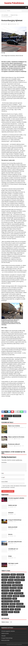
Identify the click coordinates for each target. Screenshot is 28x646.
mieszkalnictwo (19, 593)
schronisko (20, 604)
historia (18, 582)
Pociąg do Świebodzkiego (14, 520)
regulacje (16, 601)
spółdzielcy (12, 606)
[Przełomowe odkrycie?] (4, 446)
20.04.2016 (5, 24)
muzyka (4, 596)
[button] (26, 7)
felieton (11, 579)
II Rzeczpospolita (6, 585)
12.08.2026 (11, 499)
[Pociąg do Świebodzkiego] (4, 521)
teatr (11, 609)
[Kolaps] (4, 557)
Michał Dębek (17, 438)
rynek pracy (5, 604)
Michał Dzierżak (12, 24)
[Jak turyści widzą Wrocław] (4, 543)
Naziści (9, 596)
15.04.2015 (11, 445)
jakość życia (8, 416)
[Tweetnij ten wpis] (6, 411)
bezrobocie (5, 577)
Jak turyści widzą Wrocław (15, 541)
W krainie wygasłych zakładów (16, 498)
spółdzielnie (5, 609)
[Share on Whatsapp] (21, 411)
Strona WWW (4, 481)
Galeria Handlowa (19, 579)
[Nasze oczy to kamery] (4, 429)
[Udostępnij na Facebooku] (3, 411)
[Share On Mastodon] (24, 411)
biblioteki (12, 577)
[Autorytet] (4, 514)
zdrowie (17, 612)
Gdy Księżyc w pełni (13, 563)
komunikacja (17, 416)
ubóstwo (17, 609)
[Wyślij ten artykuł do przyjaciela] (15, 411)
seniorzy (4, 606)
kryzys (12, 590)
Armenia (13, 574)
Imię (2, 473)
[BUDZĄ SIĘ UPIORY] (4, 528)
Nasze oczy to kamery (14, 426)
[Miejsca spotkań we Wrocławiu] (4, 438)
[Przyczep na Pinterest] (12, 411)
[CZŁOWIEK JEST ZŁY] (4, 550)
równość (12, 604)
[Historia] (4, 536)
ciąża (18, 577)
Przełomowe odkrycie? (14, 444)
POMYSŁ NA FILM (12, 505)
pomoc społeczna (6, 598)
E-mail (2, 477)
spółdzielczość (20, 606)
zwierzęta (4, 614)
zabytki (11, 612)
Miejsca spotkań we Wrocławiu (16, 437)
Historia (10, 534)
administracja (5, 574)
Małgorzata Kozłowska (19, 427)
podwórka (16, 596)
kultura (18, 590)
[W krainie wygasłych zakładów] (4, 499)
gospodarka (11, 582)
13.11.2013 (11, 438)
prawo (14, 598)
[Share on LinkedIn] (9, 411)
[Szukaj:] (14, 10)
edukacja (4, 579)
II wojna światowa (17, 585)
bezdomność (20, 574)
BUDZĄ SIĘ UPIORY (12, 527)
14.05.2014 (11, 427)
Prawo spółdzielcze (7, 601)
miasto (11, 593)
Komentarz (4, 462)
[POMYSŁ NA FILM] (4, 507)
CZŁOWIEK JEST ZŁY (13, 549)
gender (4, 582)
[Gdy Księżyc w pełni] (4, 565)
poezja (22, 596)
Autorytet (10, 512)
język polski (13, 588)
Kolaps (10, 556)
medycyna (4, 593)
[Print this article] (18, 411)
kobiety (20, 588)
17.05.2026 (11, 565)
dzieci (22, 577)
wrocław (5, 418)
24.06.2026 (11, 543)
